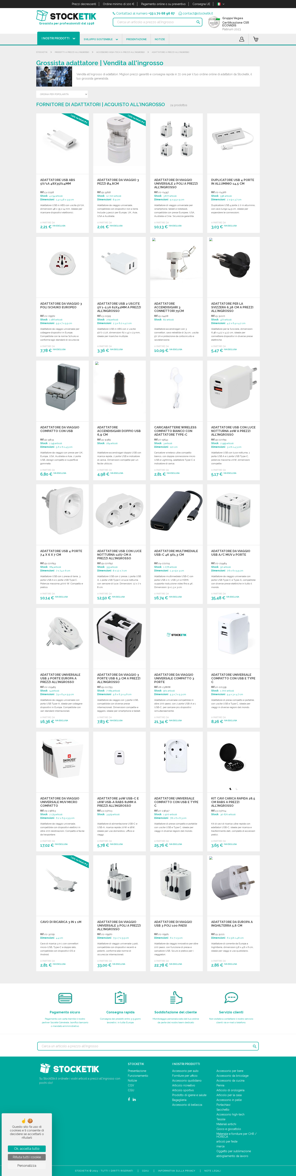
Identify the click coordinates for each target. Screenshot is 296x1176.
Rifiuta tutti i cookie (27, 1157)
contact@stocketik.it (198, 13)
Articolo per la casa (229, 1095)
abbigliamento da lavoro (232, 1156)
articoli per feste (226, 1141)
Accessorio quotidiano (187, 1080)
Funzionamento (138, 1075)
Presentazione (137, 1070)
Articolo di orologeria (230, 1090)
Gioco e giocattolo (228, 1129)
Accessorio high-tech (230, 1114)
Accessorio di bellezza (187, 1104)
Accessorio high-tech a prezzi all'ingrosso (120, 52)
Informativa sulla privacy (176, 1171)
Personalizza (26, 1166)
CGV (131, 1085)
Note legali (212, 1171)
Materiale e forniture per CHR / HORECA (236, 1135)
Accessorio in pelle (229, 1100)
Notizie (132, 1080)
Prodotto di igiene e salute (189, 1095)
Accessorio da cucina (230, 1080)
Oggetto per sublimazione (233, 1151)
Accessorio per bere (229, 1070)
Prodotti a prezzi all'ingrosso (72, 52)
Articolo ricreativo (183, 1085)
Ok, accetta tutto (26, 1149)
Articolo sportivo (183, 1090)
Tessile (220, 1119)
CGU (131, 1090)
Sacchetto (222, 1109)
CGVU (145, 1171)
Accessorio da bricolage (232, 1075)
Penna (220, 1085)
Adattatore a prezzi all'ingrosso (170, 52)
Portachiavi (223, 1104)
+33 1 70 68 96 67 (161, 13)
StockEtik (42, 52)
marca (220, 1146)
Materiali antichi (226, 1124)
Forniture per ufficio (185, 1075)
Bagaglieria (179, 1100)
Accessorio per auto (185, 1070)
